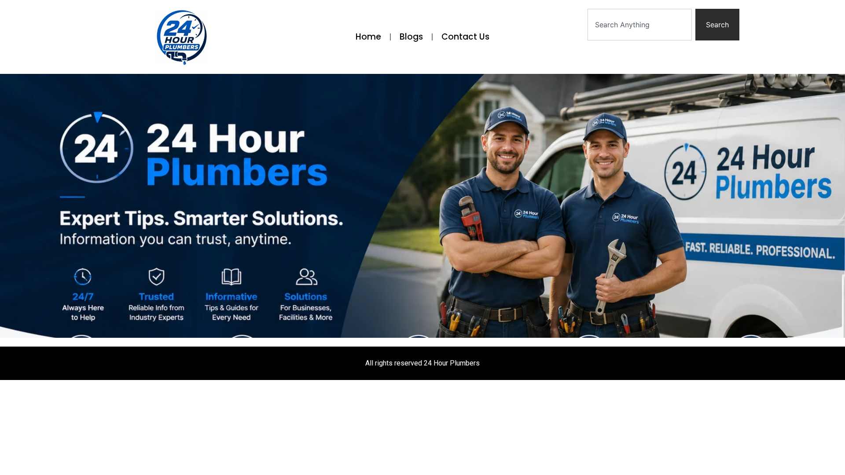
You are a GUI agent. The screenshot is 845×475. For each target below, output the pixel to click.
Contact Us (465, 37)
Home (368, 37)
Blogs (411, 37)
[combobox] (640, 24)
